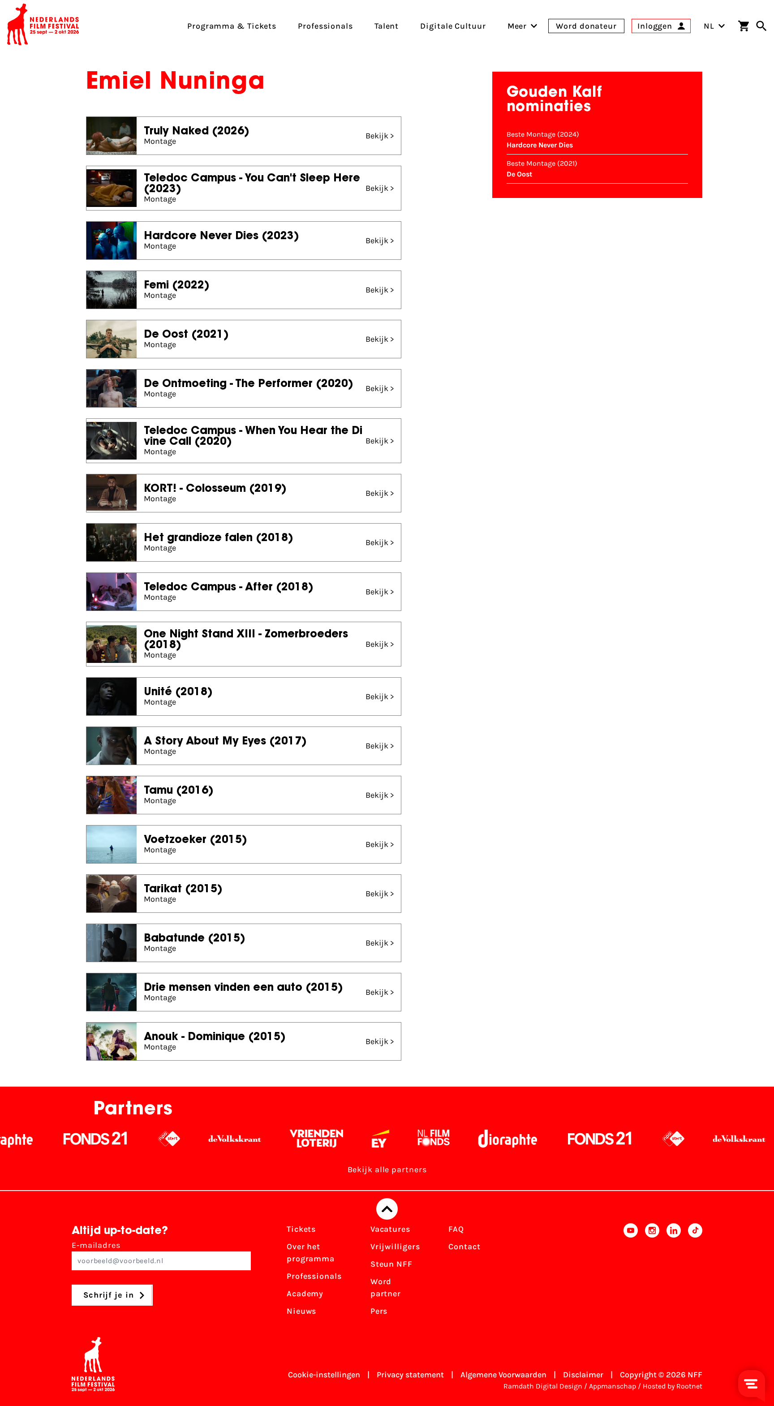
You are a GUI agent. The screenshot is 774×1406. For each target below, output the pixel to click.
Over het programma (311, 1253)
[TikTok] (695, 1273)
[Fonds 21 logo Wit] (59, 1139)
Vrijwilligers (395, 1246)
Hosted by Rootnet (672, 1386)
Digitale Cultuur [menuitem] (453, 26)
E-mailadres (96, 1245)
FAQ (456, 1229)
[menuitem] (517, 26)
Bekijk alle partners (387, 1169)
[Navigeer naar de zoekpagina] (761, 26)
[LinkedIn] (673, 1273)
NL (709, 26)
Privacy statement (410, 1375)
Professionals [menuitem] (325, 26)
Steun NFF (391, 1264)
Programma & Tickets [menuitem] (231, 26)
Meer (517, 26)
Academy (305, 1294)
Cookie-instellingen (324, 1375)
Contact (464, 1246)
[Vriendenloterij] (280, 1139)
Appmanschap (612, 1386)
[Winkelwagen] (743, 26)
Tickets (301, 1229)
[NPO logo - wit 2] (133, 1139)
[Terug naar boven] (387, 1209)
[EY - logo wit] (344, 1139)
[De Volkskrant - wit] (198, 1139)
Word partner (385, 1288)
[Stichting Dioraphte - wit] (471, 1139)
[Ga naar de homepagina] (43, 26)
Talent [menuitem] (386, 26)
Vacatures (390, 1229)
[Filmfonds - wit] (397, 1139)
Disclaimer (583, 1375)
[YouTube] (631, 1273)
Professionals (314, 1276)
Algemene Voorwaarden (503, 1375)
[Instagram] (652, 1273)
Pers (379, 1311)
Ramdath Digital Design (542, 1386)
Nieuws (301, 1311)
